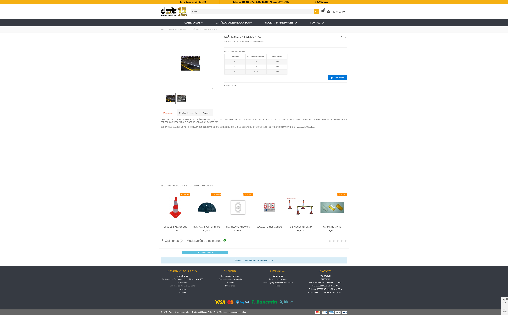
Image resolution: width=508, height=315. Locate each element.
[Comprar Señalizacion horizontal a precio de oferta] (212, 88)
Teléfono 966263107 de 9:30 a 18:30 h (325, 289)
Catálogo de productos (233, 22)
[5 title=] (345, 241)
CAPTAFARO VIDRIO (332, 227)
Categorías (192, 22)
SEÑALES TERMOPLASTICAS (269, 227)
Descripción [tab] (168, 113)
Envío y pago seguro (278, 279)
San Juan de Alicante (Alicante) (183, 286)
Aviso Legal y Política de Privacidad (278, 282)
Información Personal (230, 276)
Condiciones (278, 276)
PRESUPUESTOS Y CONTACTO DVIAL (325, 282)
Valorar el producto (205, 252)
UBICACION (325, 276)
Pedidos (230, 282)
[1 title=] (329, 241)
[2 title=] (333, 241)
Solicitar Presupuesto (281, 22)
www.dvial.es (182, 276)
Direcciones (230, 286)
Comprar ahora (337, 78)
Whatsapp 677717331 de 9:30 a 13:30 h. (325, 292)
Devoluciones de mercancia (230, 279)
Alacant (183, 289)
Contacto (317, 22)
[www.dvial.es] (175, 11)
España (182, 292)
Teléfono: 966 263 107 (243, 2)
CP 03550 (182, 282)
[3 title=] (337, 241)
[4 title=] (341, 241)
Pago (278, 286)
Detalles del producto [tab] (188, 113)
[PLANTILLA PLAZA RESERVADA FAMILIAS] (341, 37)
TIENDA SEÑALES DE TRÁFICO (325, 286)
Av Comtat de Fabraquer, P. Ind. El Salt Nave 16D (182, 279)
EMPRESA (325, 279)
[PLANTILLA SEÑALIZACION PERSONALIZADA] (345, 37)
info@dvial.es (321, 2)
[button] (342, 185)
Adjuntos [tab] (206, 113)
